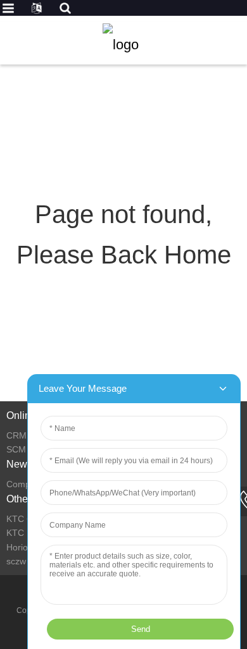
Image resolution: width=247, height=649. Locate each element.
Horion (19, 547)
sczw (16, 561)
